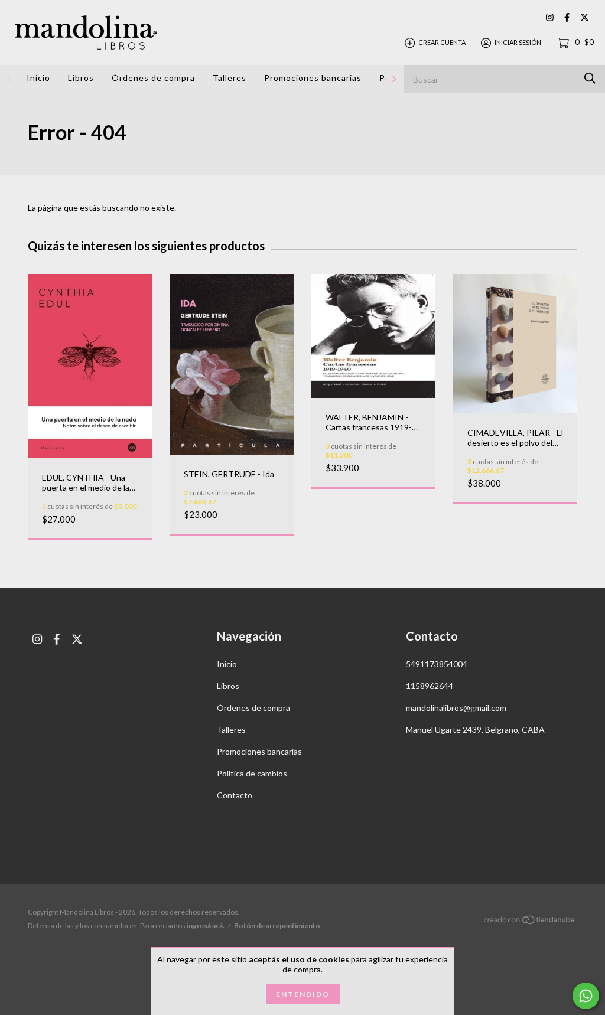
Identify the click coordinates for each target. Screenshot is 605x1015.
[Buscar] (590, 78)
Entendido (303, 994)
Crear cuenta (442, 42)
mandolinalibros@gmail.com (456, 708)
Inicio (38, 78)
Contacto (234, 795)
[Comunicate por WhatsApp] (586, 996)
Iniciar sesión (518, 42)
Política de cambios (252, 773)
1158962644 (429, 686)
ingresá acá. (206, 925)
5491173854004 (436, 664)
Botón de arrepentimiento (277, 925)
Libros (81, 78)
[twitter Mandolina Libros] (584, 17)
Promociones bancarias (313, 78)
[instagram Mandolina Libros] (549, 17)
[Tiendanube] (530, 922)
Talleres (229, 78)
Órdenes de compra (153, 78)
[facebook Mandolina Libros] (567, 17)
